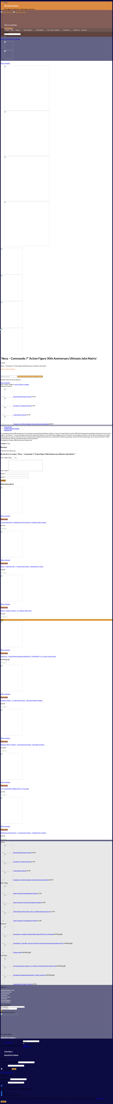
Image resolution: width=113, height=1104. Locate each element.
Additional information (11, 428)
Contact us (76, 30)
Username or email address (9, 1062)
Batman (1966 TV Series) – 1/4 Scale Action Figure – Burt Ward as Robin (22, 744)
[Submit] (5, 36)
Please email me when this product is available (30, 376)
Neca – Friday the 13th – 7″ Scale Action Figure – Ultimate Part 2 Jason (22, 566)
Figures (17, 30)
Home (7, 30)
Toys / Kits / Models (53, 30)
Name (3, 473)
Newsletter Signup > (8, 1038)
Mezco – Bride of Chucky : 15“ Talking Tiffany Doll (16, 610)
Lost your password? (7, 1072)
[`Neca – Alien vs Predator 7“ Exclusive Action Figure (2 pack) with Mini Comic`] (8, 49)
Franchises (66, 30)
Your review (5, 470)
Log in (14, 1069)
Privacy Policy (8, 1042)
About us (84, 30)
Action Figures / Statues (13, 39)
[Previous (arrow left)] (3, 552)
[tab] (58, 427)
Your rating (4, 457)
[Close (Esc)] (111, 2)
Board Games (28, 30)
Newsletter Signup (11, 6)
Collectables (39, 30)
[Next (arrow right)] (110, 552)
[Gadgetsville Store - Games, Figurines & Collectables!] (13, 12)
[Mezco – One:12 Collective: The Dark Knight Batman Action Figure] (8, 58)
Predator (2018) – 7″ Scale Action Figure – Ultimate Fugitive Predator (22, 700)
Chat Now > (8, 1052)
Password (4, 1065)
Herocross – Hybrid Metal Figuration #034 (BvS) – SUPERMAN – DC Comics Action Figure (28, 656)
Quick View (4, 519)
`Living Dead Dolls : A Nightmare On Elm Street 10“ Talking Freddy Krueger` (24, 522)
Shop (12, 30)
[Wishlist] (1, 62)
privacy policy (100, 1098)
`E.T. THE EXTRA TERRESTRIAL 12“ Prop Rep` (15, 789)
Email (3, 477)
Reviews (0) (8, 430)
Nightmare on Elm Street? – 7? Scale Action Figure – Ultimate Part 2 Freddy (23, 833)
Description (8, 427)
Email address (5, 1079)
